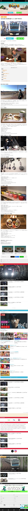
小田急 (3, 425)
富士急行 (11, 428)
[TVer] (9, 12)
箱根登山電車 (2, 428)
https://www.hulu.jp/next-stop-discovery (5, 243)
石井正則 (3, 261)
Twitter (12, 451)
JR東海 (4, 424)
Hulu (19, 38)
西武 (18, 424)
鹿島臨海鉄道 (24, 428)
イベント (15, 501)
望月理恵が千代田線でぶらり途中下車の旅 (14, 408)
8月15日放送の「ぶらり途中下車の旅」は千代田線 (16, 397)
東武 (16, 424)
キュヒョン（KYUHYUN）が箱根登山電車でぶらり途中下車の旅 (17, 393)
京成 (20, 424)
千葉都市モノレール (19, 428)
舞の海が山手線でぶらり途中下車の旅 (14, 387)
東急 (24, 424)
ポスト (13, 256)
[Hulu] (18, 12)
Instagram (15, 451)
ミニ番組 (1, 501)
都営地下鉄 (14, 424)
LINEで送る (21, 256)
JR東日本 (2, 424)
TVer (9, 38)
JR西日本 (8, 424)
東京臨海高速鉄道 (9, 425)
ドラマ (1, 496)
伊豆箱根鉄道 (15, 428)
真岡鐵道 (6, 428)
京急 (1, 425)
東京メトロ (11, 424)
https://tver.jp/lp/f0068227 (4, 241)
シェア (17, 256)
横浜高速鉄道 (17, 425)
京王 (22, 424)
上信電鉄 (9, 428)
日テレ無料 (19, 420)
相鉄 (5, 425)
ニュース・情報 (16, 496)
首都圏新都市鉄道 (22, 425)
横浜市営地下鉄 (13, 425)
